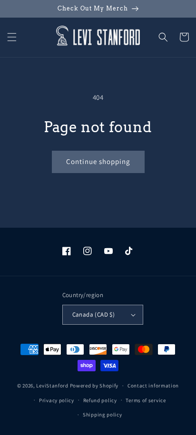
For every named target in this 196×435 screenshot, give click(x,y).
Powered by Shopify (94, 385)
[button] (11, 37)
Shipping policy (102, 414)
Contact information (153, 385)
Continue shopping (98, 161)
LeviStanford (52, 385)
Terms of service (146, 400)
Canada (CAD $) (93, 314)
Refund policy (100, 400)
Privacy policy (56, 400)
